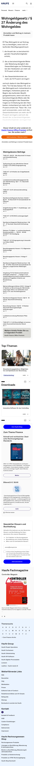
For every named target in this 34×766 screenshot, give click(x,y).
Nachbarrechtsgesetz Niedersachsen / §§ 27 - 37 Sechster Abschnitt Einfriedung (16, 223)
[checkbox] (4, 552)
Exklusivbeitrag (9, 375)
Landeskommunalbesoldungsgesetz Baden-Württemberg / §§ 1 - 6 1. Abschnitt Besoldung (16, 181)
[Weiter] (29, 381)
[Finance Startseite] (5, 3)
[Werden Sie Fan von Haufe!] (2, 712)
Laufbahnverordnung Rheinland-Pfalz (15, 316)
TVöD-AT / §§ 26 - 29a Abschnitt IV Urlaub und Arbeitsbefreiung (17, 156)
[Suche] (27, 3)
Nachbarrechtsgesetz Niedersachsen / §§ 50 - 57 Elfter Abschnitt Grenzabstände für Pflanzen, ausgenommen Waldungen (17, 264)
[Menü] (13, 3)
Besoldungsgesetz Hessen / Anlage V (15, 256)
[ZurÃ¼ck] (25, 381)
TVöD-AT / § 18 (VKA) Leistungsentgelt (15, 216)
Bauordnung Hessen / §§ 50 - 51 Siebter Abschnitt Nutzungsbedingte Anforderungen (16, 307)
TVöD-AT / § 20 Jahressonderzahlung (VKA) (15, 190)
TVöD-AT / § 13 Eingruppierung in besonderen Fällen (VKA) (17, 241)
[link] (4, 10)
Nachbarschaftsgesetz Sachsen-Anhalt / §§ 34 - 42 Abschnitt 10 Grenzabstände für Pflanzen (17, 199)
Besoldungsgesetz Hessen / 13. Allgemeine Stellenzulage (16, 249)
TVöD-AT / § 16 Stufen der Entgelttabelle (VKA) (16, 172)
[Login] (31, 3)
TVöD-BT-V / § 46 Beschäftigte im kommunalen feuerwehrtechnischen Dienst (17, 323)
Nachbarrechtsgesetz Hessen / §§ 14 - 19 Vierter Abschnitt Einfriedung (16, 298)
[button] (17, 137)
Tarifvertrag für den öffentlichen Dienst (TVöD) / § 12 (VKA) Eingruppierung (15, 164)
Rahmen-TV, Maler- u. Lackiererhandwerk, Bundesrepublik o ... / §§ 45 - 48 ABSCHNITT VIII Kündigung (17, 232)
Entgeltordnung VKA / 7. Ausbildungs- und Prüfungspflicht (16, 208)
